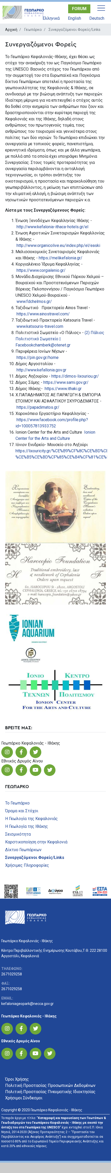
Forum (79, 8)
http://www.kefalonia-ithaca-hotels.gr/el (52, 226)
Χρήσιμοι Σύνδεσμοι (23, 1097)
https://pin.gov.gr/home (38, 357)
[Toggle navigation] (101, 8)
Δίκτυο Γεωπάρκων (23, 849)
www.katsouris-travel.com (40, 326)
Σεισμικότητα (18, 834)
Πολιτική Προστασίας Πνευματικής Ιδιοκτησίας (50, 1091)
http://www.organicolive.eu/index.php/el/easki (58, 245)
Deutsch (96, 18)
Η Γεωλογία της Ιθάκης (26, 826)
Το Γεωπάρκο (17, 803)
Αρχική (11, 29)
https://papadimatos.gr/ (38, 407)
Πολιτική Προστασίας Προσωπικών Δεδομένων (50, 1085)
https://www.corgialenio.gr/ (41, 270)
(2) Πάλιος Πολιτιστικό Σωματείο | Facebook (59, 339)
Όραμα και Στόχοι (21, 810)
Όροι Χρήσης (17, 1079)
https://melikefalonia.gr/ (60, 257)
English (74, 18)
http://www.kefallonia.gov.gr (41, 369)
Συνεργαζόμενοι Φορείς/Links (34, 857)
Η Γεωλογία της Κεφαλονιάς (31, 818)
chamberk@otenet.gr (51, 345)
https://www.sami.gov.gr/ (66, 382)
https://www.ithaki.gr (63, 388)
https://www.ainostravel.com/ (43, 313)
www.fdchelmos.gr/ (34, 301)
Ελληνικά (51, 18)
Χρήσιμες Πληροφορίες (27, 865)
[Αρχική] (24, 12)
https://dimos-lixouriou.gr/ (75, 376)
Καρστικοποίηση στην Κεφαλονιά (36, 841)
